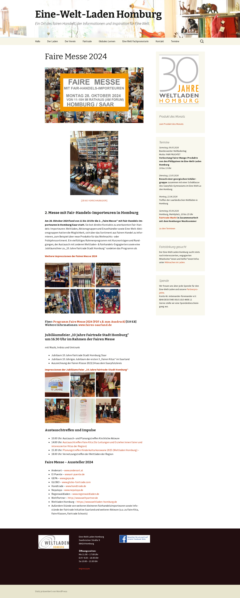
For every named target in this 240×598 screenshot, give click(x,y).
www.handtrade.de (76, 486)
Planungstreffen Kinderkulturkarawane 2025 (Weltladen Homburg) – (101, 450)
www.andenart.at (73, 470)
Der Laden (52, 41)
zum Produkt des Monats (171, 123)
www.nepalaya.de (73, 490)
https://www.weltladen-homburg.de (97, 501)
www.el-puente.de (75, 474)
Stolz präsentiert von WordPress (51, 591)
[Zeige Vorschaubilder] (94, 200)
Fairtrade (87, 41)
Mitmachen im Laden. (175, 262)
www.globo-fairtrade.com (76, 482)
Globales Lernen (107, 41)
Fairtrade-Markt (168, 217)
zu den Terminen (167, 228)
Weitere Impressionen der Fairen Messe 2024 (71, 256)
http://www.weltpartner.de (83, 497)
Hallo (37, 41)
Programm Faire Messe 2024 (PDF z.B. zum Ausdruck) (89, 321)
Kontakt (160, 41)
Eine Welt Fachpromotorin (135, 41)
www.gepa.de (67, 478)
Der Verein (70, 41)
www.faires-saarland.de (95, 325)
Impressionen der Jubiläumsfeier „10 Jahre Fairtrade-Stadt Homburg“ (86, 369)
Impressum (84, 568)
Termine (175, 41)
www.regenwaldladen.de (85, 493)
